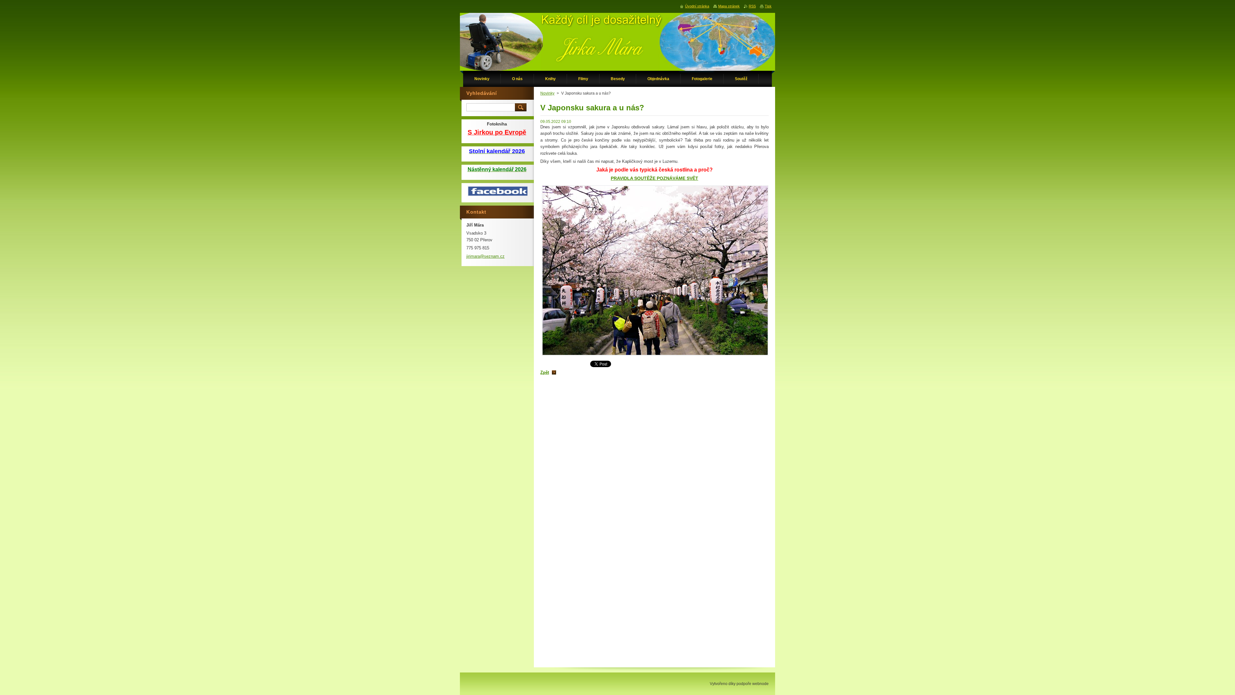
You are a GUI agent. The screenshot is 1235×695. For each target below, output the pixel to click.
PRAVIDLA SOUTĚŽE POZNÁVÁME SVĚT (654, 178)
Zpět (544, 372)
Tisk (768, 6)
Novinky (547, 93)
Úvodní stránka (697, 6)
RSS (752, 6)
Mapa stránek (729, 6)
